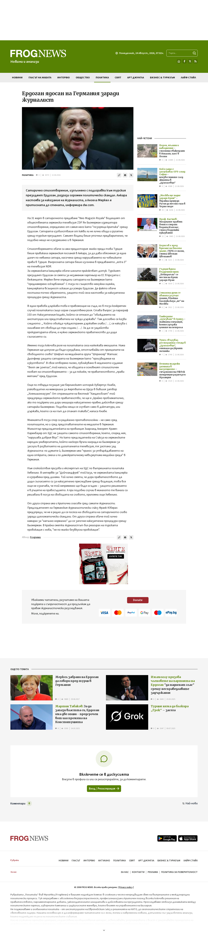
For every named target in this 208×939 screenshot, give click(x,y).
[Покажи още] (104, 930)
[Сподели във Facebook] (125, 175)
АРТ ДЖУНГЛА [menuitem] (135, 77)
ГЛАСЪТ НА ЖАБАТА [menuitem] (40, 77)
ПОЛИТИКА (27, 175)
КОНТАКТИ (138, 872)
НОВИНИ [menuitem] (17, 77)
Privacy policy (126, 887)
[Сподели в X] (131, 175)
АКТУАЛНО (104, 860)
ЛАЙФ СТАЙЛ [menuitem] (188, 77)
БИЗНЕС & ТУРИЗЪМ (168, 860)
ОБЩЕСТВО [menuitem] (83, 77)
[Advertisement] (104, 20)
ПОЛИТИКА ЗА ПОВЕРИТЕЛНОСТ (179, 872)
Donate (138, 600)
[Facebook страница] (184, 61)
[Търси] (194, 53)
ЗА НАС (125, 872)
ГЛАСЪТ (76, 860)
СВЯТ (132, 860)
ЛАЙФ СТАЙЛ (190, 860)
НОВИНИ (63, 860)
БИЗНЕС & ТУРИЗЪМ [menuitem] (162, 77)
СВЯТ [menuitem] (118, 77)
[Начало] (179, 61)
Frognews (35, 537)
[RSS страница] (195, 61)
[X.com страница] (190, 61)
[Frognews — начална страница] (29, 838)
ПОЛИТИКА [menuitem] (102, 77)
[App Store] (188, 838)
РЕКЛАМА (153, 872)
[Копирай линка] (119, 175)
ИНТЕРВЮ (89, 860)
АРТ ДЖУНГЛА (146, 860)
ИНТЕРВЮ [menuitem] (63, 77)
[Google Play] (167, 838)
